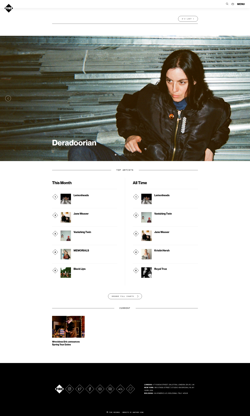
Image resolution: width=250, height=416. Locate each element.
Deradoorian (74, 142)
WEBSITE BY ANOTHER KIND (133, 412)
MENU (241, 4)
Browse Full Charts (123, 296)
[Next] (242, 98)
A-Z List (187, 19)
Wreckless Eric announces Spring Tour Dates (66, 343)
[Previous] (8, 98)
